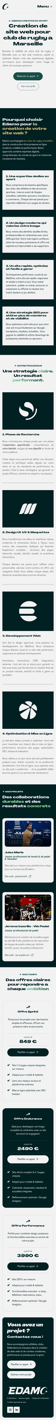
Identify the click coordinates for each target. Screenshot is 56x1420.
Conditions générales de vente (16, 1402)
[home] (5, 7)
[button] (43, 6)
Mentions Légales (24, 1398)
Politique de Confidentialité (40, 1398)
